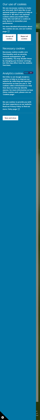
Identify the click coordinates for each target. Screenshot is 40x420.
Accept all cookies (9, 37)
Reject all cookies (24, 37)
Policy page (12, 109)
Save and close (10, 118)
